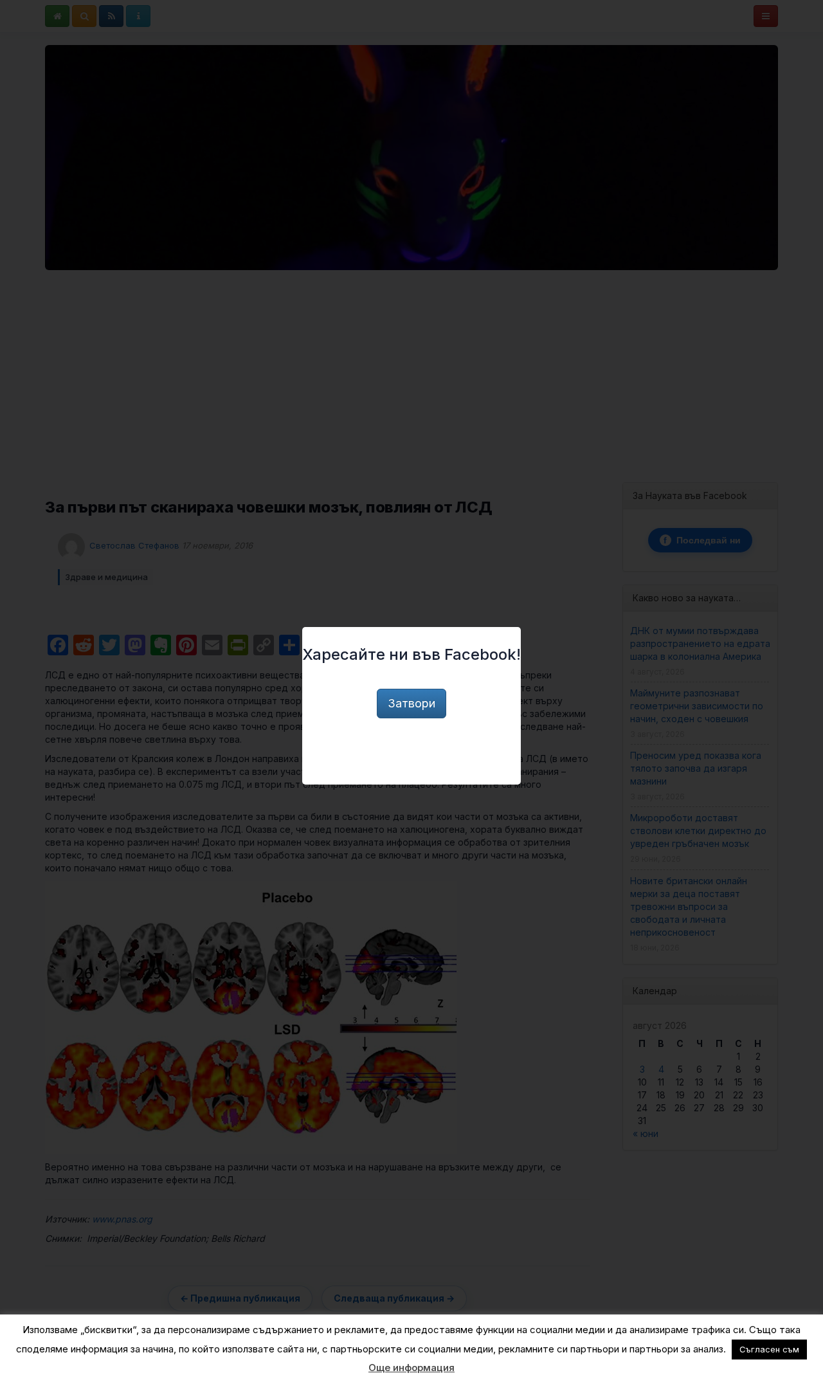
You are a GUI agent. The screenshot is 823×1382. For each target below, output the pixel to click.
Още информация (411, 1367)
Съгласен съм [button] (769, 1349)
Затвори (411, 703)
